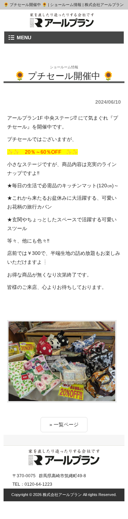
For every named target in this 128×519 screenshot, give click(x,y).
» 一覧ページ (64, 424)
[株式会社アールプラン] (62, 24)
